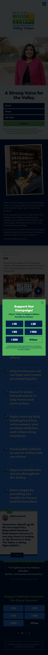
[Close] (42, 302)
